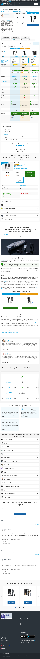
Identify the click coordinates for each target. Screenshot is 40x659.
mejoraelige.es (4, 647)
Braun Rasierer (28, 600)
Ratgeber (21, 624)
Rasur (11, 6)
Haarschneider (11, 600)
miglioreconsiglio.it (5, 645)
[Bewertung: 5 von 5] (23, 145)
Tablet (4, 323)
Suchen (36, 3)
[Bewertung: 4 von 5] (21, 145)
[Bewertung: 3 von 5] (20, 145)
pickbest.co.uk (11, 647)
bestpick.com (4, 648)
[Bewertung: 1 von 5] (17, 145)
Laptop (36, 322)
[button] (15, 607)
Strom (4, 281)
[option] (11, 596)
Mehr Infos (10, 1)
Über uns (21, 615)
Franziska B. (7, 340)
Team (21, 619)
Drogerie (9, 6)
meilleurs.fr (12, 645)
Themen (21, 625)
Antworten (37, 524)
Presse (21, 623)
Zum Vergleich (11, 602)
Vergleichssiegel (23, 632)
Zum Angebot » (15, 113)
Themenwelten (22, 622)
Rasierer (8, 20)
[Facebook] (20, 151)
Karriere (21, 620)
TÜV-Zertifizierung (23, 627)
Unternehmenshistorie (24, 618)
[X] (22, 151)
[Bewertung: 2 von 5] (18, 145)
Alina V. (6, 353)
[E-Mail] (17, 151)
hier (34, 640)
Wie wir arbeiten (23, 617)
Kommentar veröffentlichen (20, 513)
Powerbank (34, 318)
